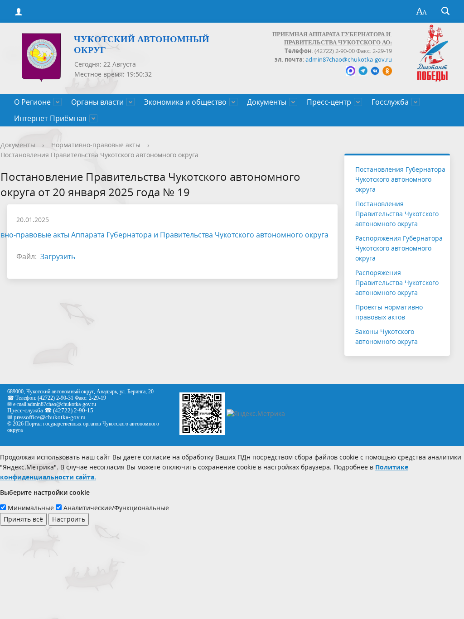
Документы (266, 102)
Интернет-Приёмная (50, 118)
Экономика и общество (185, 102)
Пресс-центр (329, 102)
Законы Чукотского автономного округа (386, 336)
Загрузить (57, 256)
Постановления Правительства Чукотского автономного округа (99, 154)
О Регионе (32, 102)
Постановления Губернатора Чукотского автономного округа (400, 179)
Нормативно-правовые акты (95, 144)
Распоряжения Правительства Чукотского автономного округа (397, 282)
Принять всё (23, 519)
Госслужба (390, 102)
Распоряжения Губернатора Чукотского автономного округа (399, 248)
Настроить (68, 519)
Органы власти (97, 102)
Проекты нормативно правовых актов (389, 312)
